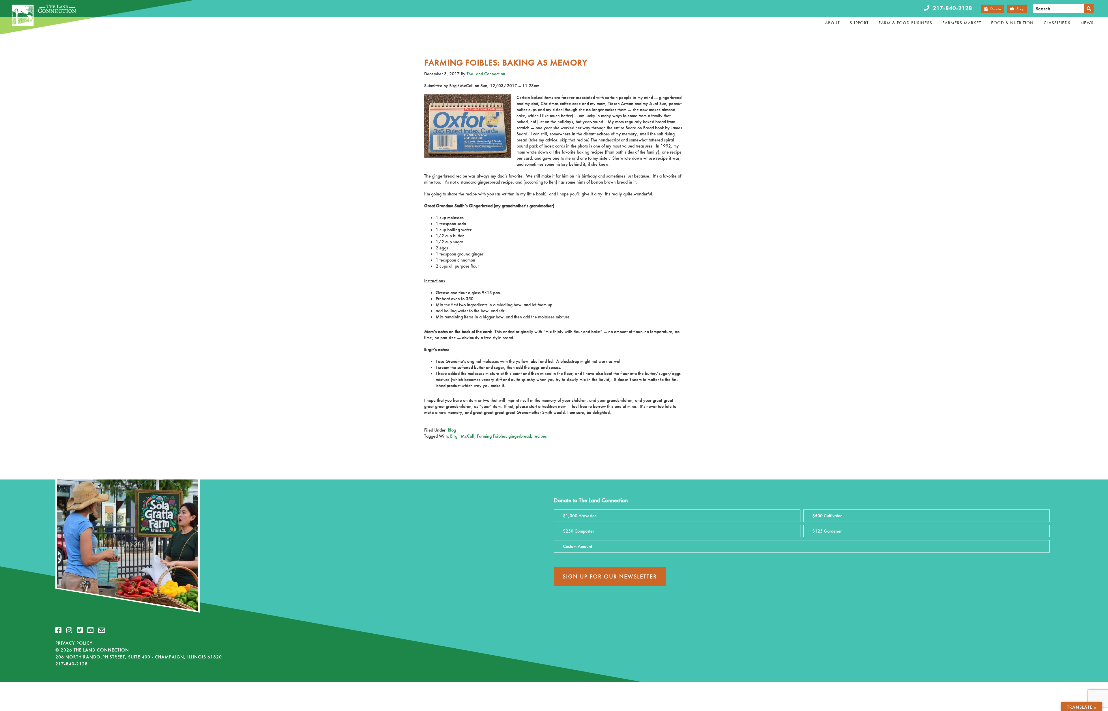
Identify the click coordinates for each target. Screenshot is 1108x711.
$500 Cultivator (827, 516)
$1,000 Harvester (579, 516)
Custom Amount (577, 546)
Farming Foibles (491, 436)
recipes (540, 436)
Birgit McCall (462, 436)
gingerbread (519, 436)
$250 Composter (578, 531)
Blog (452, 430)
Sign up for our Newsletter (610, 576)
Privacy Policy (74, 643)
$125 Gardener (827, 531)
